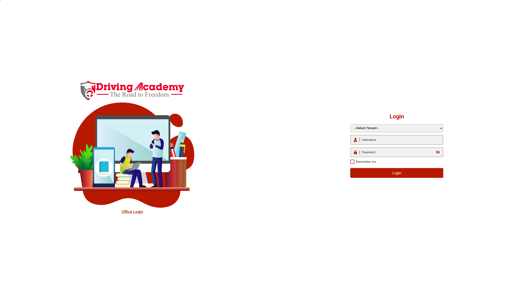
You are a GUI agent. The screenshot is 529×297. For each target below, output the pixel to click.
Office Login (132, 211)
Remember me (366, 161)
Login (396, 173)
